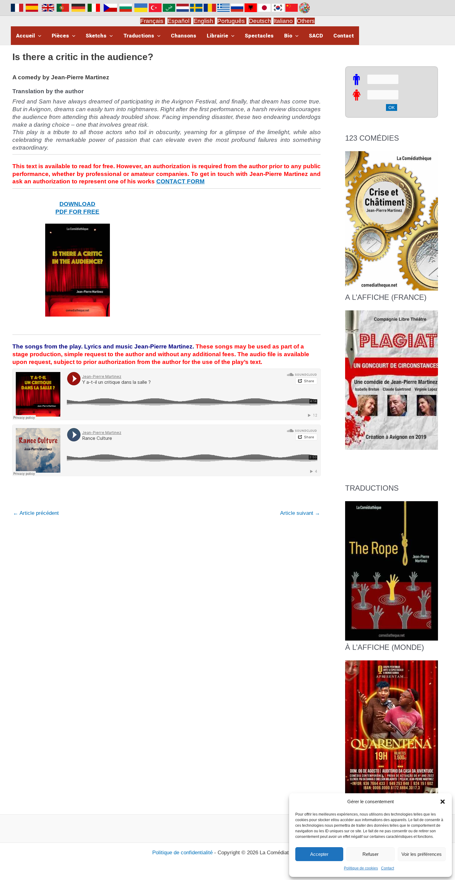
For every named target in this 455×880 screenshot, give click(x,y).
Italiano (283, 21)
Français (152, 21)
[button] (443, 802)
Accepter (319, 854)
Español (179, 21)
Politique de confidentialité (182, 853)
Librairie (217, 36)
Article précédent (36, 513)
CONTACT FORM (180, 181)
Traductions (139, 36)
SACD (316, 36)
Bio (288, 36)
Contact (387, 868)
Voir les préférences (421, 854)
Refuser (370, 854)
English (204, 21)
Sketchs (96, 36)
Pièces (60, 36)
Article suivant (300, 513)
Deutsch (260, 21)
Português (231, 21)
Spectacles (259, 36)
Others (306, 21)
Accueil (25, 36)
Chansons (183, 36)
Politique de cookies (361, 868)
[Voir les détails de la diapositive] (391, 380)
